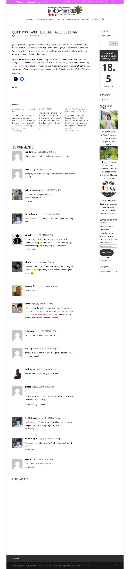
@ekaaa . (29, 443)
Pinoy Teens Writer (20, 36)
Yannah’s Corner (90, 19)
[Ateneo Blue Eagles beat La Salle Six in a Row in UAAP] (78, 120)
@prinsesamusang (33, 218)
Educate (68, 2)
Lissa (27, 303)
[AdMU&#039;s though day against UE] (25, 120)
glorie (28, 386)
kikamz (29, 459)
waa (27, 169)
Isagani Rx (30, 286)
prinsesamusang (33, 190)
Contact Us (109, 2)
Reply (84, 154)
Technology (73, 19)
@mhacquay (30, 422)
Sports (60, 19)
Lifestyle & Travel (45, 19)
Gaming (29, 19)
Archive (15, 558)
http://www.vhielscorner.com (44, 314)
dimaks (28, 235)
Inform (77, 2)
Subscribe (106, 252)
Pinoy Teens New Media (71, 565)
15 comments (42, 36)
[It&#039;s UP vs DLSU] (52, 118)
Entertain (86, 2)
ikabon (28, 369)
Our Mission (97, 2)
